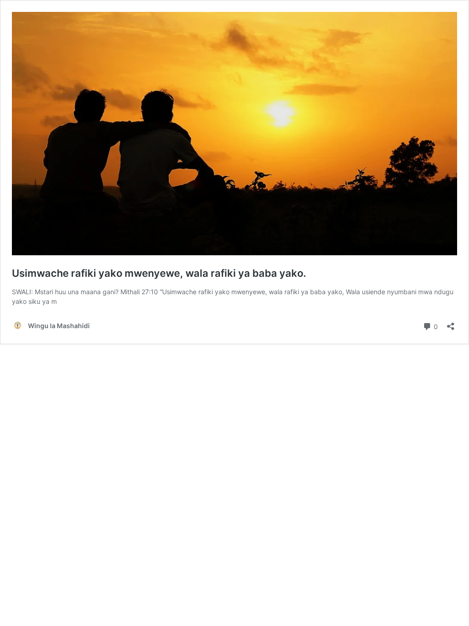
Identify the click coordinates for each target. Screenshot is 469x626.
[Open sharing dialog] (450, 323)
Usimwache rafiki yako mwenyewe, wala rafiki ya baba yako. (159, 273)
